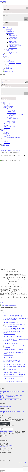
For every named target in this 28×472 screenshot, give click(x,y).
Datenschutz (24, 463)
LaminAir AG (3, 1)
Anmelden (3, 438)
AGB (19, 463)
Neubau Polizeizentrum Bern (12, 372)
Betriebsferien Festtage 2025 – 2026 (9, 398)
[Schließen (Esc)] (4, 470)
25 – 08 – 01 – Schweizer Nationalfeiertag (11, 399)
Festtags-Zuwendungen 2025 (8, 396)
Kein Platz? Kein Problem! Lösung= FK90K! (11, 395)
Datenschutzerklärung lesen (7, 431)
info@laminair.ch (4, 446)
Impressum (14, 463)
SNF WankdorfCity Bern (10, 322)
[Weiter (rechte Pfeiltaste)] (2, 471)
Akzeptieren (19, 431)
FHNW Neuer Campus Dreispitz (13, 329)
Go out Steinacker (9, 358)
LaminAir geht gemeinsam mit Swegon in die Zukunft (12, 412)
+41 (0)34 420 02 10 (8, 445)
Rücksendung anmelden (6, 406)
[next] (2, 310)
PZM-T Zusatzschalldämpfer (8, 305)
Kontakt (8, 463)
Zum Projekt (15, 318)
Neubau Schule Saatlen (10, 343)
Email (1, 436)
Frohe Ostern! (3, 394)
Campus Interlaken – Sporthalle (13, 350)
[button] (3, 2)
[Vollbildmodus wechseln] (2, 470)
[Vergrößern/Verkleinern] (0, 470)
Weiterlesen (5, 423)
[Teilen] (3, 470)
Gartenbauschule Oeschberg (12, 337)
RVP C (2, 302)
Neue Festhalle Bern (9, 378)
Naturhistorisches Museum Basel (14, 364)
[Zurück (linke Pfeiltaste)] (0, 471)
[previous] (0, 310)
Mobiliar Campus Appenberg (12, 316)
